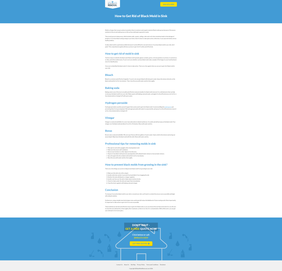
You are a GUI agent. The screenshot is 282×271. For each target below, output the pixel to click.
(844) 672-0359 (141, 237)
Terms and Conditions (152, 264)
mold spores (168, 107)
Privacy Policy (141, 264)
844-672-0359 (168, 4)
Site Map (133, 264)
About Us (126, 264)
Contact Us (119, 264)
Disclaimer (163, 264)
